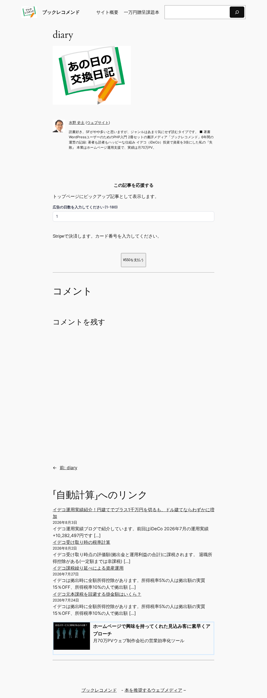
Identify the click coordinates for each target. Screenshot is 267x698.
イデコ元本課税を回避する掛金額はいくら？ (97, 594)
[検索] (237, 12)
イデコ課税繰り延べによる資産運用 (88, 568)
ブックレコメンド (61, 12)
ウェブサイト (98, 122)
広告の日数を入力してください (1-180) (85, 207)
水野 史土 (76, 122)
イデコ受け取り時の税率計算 (81, 542)
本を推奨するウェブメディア (153, 690)
